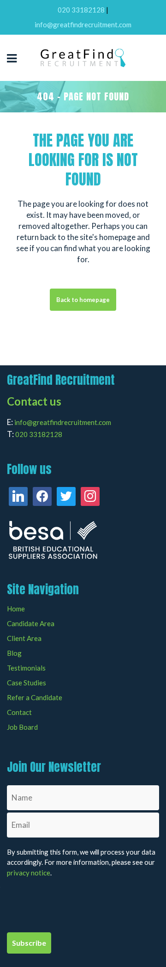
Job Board (22, 727)
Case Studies (26, 682)
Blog (14, 653)
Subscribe (29, 942)
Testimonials (26, 668)
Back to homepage (83, 299)
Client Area (24, 638)
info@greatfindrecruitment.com (83, 24)
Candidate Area (30, 623)
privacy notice (28, 872)
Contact (19, 712)
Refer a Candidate (34, 697)
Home (16, 608)
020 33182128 (81, 10)
